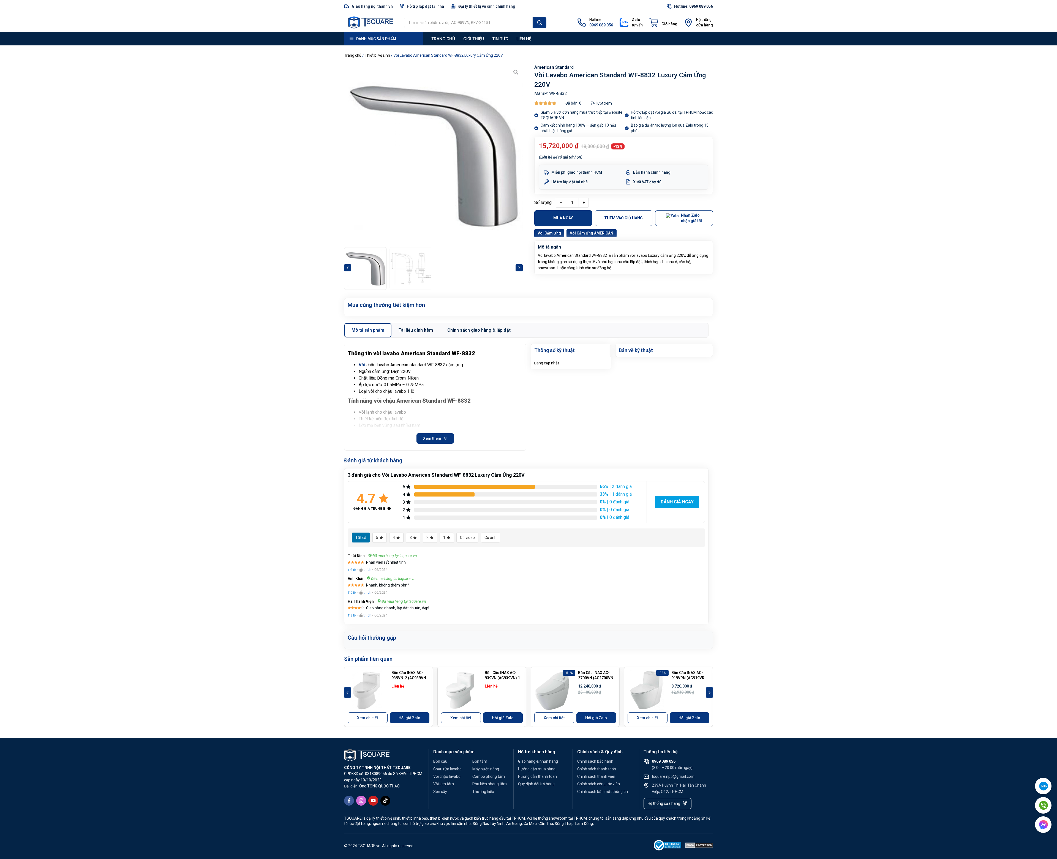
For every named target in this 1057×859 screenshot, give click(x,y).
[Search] (539, 22)
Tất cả (360, 537)
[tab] (367, 330)
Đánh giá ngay (677, 502)
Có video (467, 537)
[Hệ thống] (688, 22)
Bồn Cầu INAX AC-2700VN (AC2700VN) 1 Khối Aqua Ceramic (596, 678)
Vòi (362, 364)
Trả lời (352, 570)
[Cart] (663, 22)
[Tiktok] (385, 801)
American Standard (554, 67)
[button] (347, 267)
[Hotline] (581, 22)
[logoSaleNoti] (667, 846)
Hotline (595, 19)
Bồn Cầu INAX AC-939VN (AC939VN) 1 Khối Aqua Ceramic (502, 678)
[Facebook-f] (349, 801)
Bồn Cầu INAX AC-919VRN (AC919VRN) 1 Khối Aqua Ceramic (690, 678)
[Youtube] (373, 801)
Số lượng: (543, 202)
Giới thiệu (473, 38)
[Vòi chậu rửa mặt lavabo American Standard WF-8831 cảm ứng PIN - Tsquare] (433, 154)
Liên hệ (523, 38)
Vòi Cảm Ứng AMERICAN (591, 233)
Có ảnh (490, 537)
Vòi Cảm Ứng (549, 233)
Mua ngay (563, 218)
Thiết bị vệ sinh (377, 55)
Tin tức (500, 38)
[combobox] (468, 22)
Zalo (636, 19)
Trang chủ (443, 38)
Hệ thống (704, 19)
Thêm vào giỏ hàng (623, 218)
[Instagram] (361, 801)
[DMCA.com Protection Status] (699, 846)
